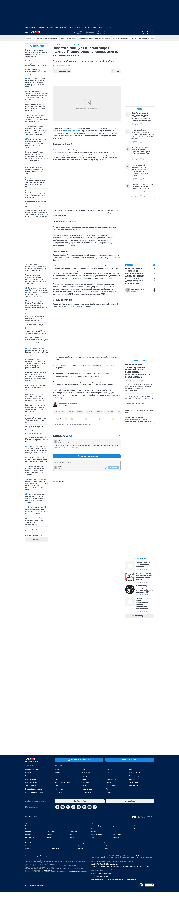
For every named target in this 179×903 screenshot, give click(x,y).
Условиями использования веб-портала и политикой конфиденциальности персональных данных (120, 866)
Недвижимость (31, 27)
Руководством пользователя (99, 863)
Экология (132, 779)
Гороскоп (92, 27)
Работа (108, 782)
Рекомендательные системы (99, 876)
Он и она (109, 769)
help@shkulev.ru (29, 873)
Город (57, 779)
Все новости (37, 46)
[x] (84, 807)
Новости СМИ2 (59, 482)
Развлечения (111, 786)
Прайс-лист (29, 772)
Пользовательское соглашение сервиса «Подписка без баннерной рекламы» (113, 879)
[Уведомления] (147, 32)
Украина (70, 411)
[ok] (68, 807)
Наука (84, 786)
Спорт (131, 769)
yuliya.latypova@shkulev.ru (133, 856)
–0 (118, 451)
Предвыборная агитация (34, 789)
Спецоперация (59, 411)
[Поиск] (142, 32)
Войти (60, 468)
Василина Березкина (68, 403)
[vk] (62, 807)
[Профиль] (152, 32)
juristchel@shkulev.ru (73, 871)
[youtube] (89, 807)
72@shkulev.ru (48, 870)
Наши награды (30, 779)
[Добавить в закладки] (113, 71)
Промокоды (43, 27)
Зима (84, 769)
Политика (109, 776)
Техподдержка (30, 786)
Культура (85, 776)
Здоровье (58, 792)
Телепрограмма (74, 27)
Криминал (86, 772)
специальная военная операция (66, 131)
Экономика (133, 782)
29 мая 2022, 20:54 (58, 66)
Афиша (84, 27)
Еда (56, 786)
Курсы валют (102, 27)
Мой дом (85, 782)
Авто (57, 769)
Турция (120, 411)
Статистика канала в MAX (34, 792)
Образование (87, 792)
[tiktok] (95, 807)
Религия (109, 789)
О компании (29, 776)
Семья (108, 792)
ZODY (116, 27)
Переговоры (109, 411)
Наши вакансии (31, 782)
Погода (63, 27)
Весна (57, 776)
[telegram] (57, 807)
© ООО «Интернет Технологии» (35, 885)
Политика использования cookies (101, 873)
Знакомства (54, 27)
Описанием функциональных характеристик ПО (105, 864)
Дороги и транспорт (62, 782)
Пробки (90, 32)
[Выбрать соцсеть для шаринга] (118, 71)
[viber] (73, 807)
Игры (111, 27)
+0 (112, 451)
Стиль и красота (135, 772)
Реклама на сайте (31, 769)
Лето (84, 779)
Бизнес (57, 772)
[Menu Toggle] (26, 32)
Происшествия (111, 779)
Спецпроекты (134, 786)
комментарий (63, 71)
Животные (59, 789)
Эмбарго (99, 411)
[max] (79, 807)
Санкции (89, 411)
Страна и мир (134, 776)
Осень (108, 772)
